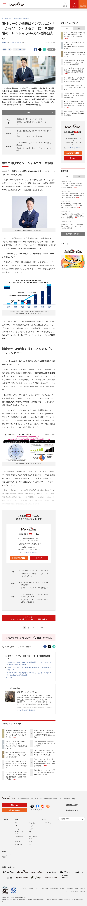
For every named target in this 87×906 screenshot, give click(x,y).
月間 (79, 28)
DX (16, 823)
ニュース (78, 176)
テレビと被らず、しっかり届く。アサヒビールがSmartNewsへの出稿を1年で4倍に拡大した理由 (44, 733)
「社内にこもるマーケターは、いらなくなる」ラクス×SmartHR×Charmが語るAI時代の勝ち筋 (16, 744)
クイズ (30, 829)
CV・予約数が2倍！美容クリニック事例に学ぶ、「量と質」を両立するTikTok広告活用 (44, 752)
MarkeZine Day (46, 823)
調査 (30, 832)
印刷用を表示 (9, 647)
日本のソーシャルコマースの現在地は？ (30, 136)
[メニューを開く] (4, 4)
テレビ (30, 841)
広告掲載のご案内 (72, 805)
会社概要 (70, 888)
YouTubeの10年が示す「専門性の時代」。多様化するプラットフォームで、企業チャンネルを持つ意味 (16, 733)
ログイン (40, 558)
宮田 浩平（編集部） (16, 42)
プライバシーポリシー (71, 891)
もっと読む (9, 677)
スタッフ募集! (44, 888)
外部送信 (82, 891)
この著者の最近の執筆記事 (26, 710)
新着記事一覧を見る (73, 234)
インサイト (18, 829)
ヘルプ (25, 888)
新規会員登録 (19, 558)
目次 (28, 112)
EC (10, 49)
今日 (67, 28)
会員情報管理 (54, 888)
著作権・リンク (33, 888)
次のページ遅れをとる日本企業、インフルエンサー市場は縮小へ (29, 618)
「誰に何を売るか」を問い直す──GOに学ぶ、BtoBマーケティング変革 (44, 743)
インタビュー (32, 823)
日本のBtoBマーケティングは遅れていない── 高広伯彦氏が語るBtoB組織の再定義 (44, 772)
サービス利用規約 (80, 888)
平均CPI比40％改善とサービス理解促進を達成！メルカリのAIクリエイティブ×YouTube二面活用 (16, 764)
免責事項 (62, 888)
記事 (67, 176)
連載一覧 (17, 841)
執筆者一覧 (18, 844)
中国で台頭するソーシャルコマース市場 (30, 119)
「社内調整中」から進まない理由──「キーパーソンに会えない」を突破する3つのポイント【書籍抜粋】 (72, 216)
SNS (4, 49)
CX (16, 826)
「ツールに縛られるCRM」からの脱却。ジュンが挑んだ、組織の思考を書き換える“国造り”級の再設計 (16, 775)
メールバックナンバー (30, 553)
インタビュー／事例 (19, 49)
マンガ (30, 826)
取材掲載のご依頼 (72, 810)
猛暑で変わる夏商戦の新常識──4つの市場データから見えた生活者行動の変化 (16, 754)
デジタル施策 (19, 837)
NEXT (41, 628)
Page (8, 133)
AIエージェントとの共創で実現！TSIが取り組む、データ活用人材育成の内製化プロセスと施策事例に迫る (44, 762)
